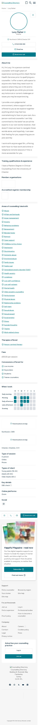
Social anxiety (9, 318)
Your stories (6, 593)
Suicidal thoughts (10, 325)
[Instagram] (4, 503)
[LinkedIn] (27, 684)
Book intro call (19, 54)
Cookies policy (23, 630)
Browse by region (24, 590)
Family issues (9, 262)
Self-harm (7, 307)
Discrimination (9, 251)
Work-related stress (11, 332)
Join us (4, 607)
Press (20, 633)
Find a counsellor (8, 590)
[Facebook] (10, 684)
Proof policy (6, 616)
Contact (5, 630)
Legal (4, 633)
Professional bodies (25, 610)
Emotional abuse (10, 259)
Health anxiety (9, 273)
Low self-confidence (12, 281)
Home (4, 8)
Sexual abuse (9, 310)
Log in (20, 607)
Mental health (9, 288)
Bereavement (9, 229)
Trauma (7, 329)
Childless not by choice (13, 244)
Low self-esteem (10, 284)
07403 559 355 (18, 44)
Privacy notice (7, 636)
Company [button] (5, 622)
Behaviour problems (11, 226)
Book (29, 515)
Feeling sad (8, 266)
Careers (22, 626)
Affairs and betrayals (12, 214)
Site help (21, 593)
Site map (5, 597)
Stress (6, 321)
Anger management (11, 218)
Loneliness (8, 277)
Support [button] (5, 586)
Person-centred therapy (13, 344)
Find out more (19, 575)
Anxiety (7, 222)
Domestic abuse (10, 255)
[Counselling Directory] (12, 3)
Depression (8, 248)
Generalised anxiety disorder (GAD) (17, 270)
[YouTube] (23, 684)
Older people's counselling (14, 292)
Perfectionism (9, 296)
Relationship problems (12, 303)
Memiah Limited (26, 721)
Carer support (9, 240)
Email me (18, 49)
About (4, 626)
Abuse (6, 211)
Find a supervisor (8, 610)
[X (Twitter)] (19, 684)
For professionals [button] (8, 603)
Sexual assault (9, 314)
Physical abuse (9, 299)
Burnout (7, 237)
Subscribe (18, 569)
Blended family (9, 233)
